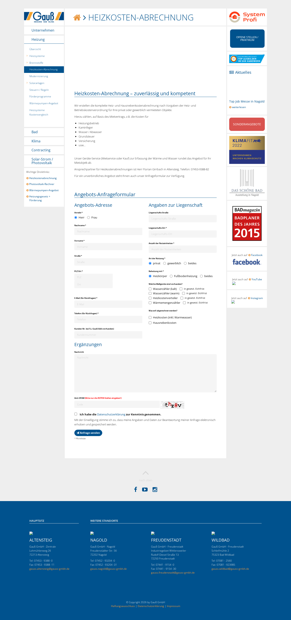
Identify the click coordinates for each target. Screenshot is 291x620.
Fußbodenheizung (185, 276)
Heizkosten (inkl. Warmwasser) (172, 317)
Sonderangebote (247, 124)
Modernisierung (38, 76)
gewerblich (174, 263)
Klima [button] (36, 141)
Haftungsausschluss (123, 606)
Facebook (256, 255)
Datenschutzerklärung (111, 414)
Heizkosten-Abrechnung (43, 69)
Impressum (173, 606)
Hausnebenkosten (164, 323)
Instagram (257, 298)
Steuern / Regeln (39, 89)
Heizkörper (160, 276)
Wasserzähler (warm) (166, 293)
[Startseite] (77, 17)
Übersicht (35, 49)
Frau (94, 217)
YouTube (257, 279)
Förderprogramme (40, 96)
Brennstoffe (36, 62)
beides (192, 263)
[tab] (44, 30)
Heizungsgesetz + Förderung (39, 198)
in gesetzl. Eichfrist (194, 288)
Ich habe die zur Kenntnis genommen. (119, 414)
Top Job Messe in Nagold (247, 101)
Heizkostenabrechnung (43, 178)
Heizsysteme (37, 56)
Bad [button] (35, 132)
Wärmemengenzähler (166, 303)
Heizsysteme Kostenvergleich (38, 112)
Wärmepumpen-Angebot (43, 103)
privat (156, 263)
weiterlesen (238, 107)
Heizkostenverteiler (165, 298)
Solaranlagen (36, 83)
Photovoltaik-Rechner (41, 184)
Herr (81, 217)
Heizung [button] (38, 40)
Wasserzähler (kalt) (165, 289)
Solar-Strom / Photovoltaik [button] (42, 161)
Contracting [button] (41, 150)
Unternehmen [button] (43, 30)
